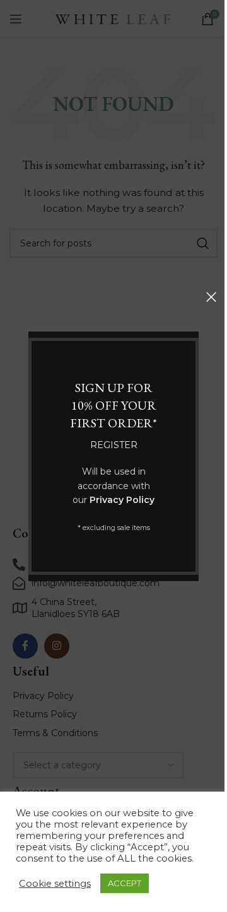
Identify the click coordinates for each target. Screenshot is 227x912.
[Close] (211, 297)
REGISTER (113, 445)
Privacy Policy (122, 499)
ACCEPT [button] (124, 883)
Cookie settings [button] (55, 883)
